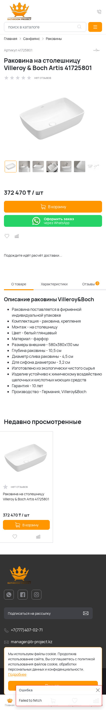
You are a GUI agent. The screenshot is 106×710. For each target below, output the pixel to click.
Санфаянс (31, 38)
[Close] (97, 690)
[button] (95, 27)
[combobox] (45, 27)
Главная (10, 38)
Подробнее (17, 674)
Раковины (54, 38)
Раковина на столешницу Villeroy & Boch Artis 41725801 (26, 496)
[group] (53, 119)
